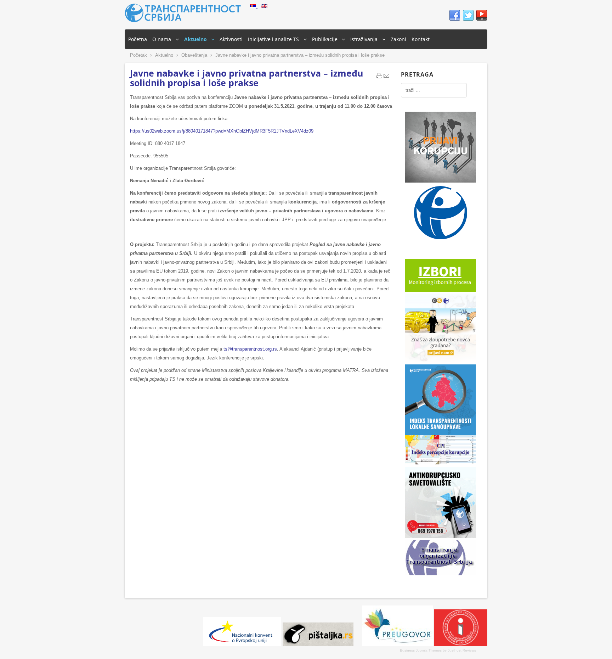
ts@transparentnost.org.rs (250, 349)
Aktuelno (164, 55)
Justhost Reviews (462, 650)
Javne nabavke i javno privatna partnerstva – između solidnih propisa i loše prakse (246, 78)
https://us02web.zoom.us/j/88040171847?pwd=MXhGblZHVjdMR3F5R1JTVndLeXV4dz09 (221, 131)
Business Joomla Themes (421, 650)
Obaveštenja (194, 55)
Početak (138, 55)
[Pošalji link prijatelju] (386, 77)
